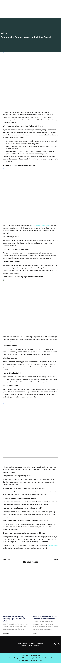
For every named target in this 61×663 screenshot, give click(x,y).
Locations (40, 643)
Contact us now (52, 545)
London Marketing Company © (42, 658)
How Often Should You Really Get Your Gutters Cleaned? (45, 618)
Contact (36, 645)
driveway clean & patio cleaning (40, 225)
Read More (6, 633)
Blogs (30, 645)
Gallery (24, 645)
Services (31, 643)
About (25, 643)
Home (19, 643)
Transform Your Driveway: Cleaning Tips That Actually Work (14, 619)
